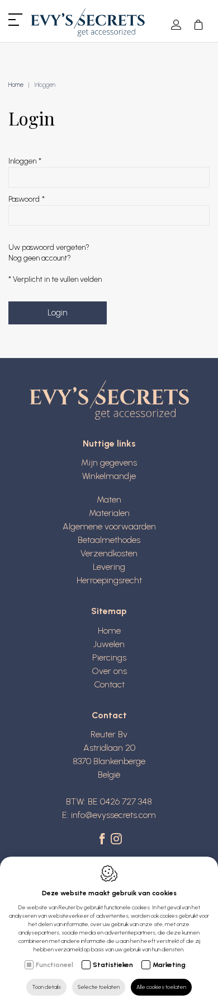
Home (15, 85)
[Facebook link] (104, 840)
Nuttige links (109, 443)
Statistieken (113, 965)
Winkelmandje (109, 476)
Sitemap (109, 611)
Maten (109, 499)
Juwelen (109, 644)
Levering (109, 566)
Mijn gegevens (109, 462)
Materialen (109, 513)
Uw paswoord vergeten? (48, 247)
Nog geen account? (39, 258)
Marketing (169, 965)
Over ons (109, 671)
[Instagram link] (116, 840)
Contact (109, 684)
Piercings (109, 657)
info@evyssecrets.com (113, 815)
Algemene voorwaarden (109, 526)
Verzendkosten (109, 553)
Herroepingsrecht (109, 580)
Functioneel (54, 965)
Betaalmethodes (109, 539)
